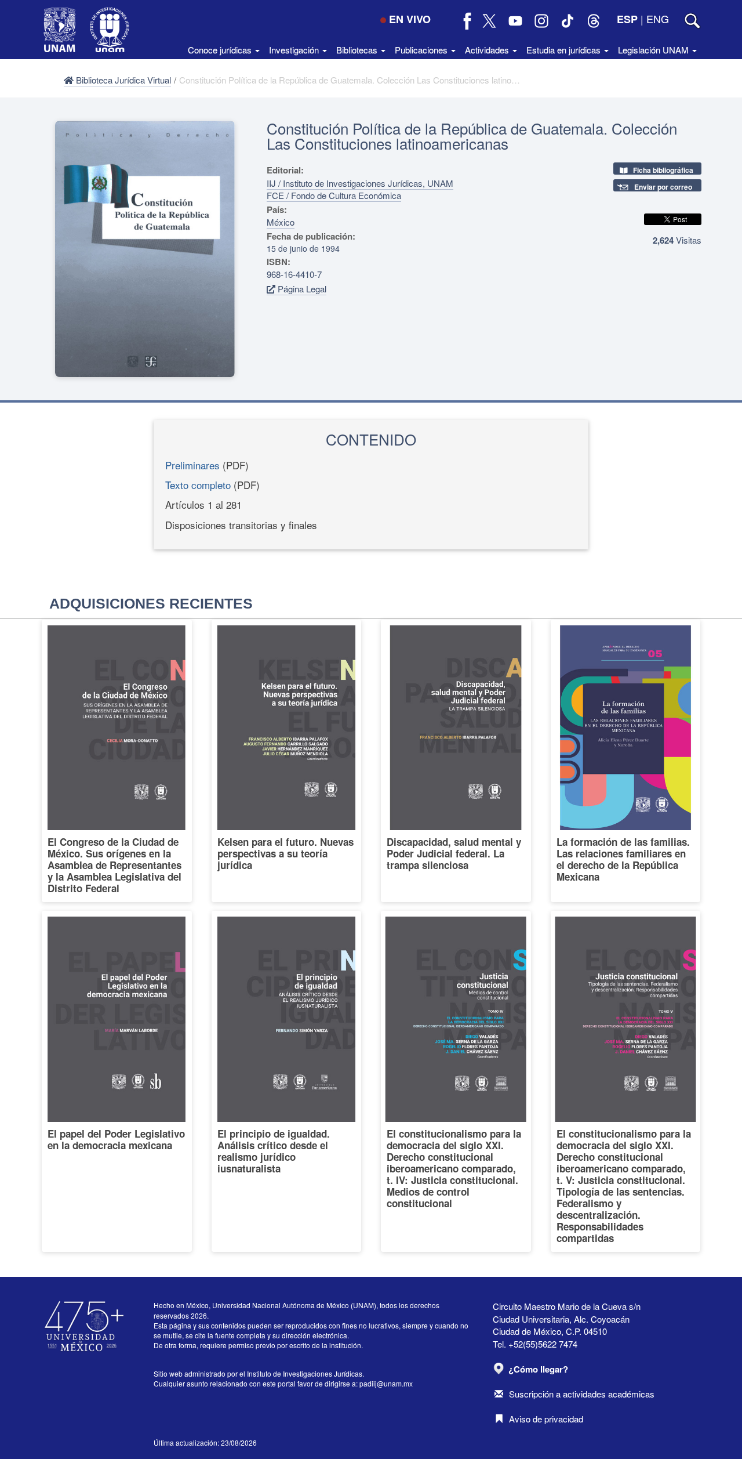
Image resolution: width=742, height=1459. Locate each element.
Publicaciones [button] (422, 50)
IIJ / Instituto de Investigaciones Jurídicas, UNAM (360, 183)
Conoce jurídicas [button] (221, 50)
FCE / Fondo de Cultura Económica (334, 195)
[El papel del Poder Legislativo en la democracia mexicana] (117, 1081)
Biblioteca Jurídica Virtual (122, 80)
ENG (657, 18)
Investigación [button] (295, 50)
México (280, 222)
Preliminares (192, 465)
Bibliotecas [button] (358, 50)
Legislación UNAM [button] (654, 50)
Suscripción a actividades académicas (581, 1394)
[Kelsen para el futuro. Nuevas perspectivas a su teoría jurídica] (287, 761)
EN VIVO (410, 19)
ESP (627, 19)
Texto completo (198, 484)
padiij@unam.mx (386, 1383)
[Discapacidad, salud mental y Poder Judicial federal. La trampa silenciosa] (456, 761)
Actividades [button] (488, 50)
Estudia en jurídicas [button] (564, 50)
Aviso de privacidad (546, 1419)
